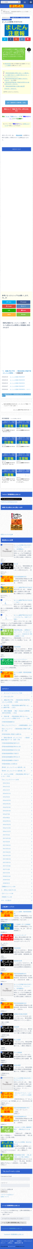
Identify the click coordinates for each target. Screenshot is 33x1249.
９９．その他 (6, 900)
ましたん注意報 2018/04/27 (17, 386)
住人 (12, 80)
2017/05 (6, 848)
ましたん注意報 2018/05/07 (17, 377)
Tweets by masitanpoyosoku (9, 502)
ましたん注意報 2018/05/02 (17, 380)
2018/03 (6, 883)
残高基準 (16, 1027)
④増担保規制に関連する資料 (11, 734)
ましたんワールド (11, 1246)
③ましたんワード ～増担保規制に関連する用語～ (16, 729)
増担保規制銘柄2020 (20, 576)
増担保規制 (8, 63)
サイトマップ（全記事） (7, 1241)
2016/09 (6, 821)
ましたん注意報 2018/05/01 (17, 383)
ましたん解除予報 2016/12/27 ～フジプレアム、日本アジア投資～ (23, 617)
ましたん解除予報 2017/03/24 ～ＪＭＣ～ (23, 601)
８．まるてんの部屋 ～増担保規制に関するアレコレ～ (15, 775)
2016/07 (6, 814)
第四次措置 (17, 1065)
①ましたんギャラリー (10, 779)
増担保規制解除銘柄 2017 (21, 1107)
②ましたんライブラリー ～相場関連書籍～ (16, 725)
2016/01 (6, 793)
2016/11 (6, 828)
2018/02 (6, 879)
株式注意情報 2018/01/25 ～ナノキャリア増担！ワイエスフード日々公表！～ (17, 404)
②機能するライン (8, 886)
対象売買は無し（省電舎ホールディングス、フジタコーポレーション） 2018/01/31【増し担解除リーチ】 (23, 633)
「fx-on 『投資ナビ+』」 (12, 116)
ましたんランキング (20, 935)
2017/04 (6, 845)
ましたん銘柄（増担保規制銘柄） (22, 673)
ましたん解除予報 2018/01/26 (21, 409)
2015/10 (6, 783)
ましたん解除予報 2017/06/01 (23, 587)
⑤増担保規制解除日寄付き (11, 757)
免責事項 (19, 1241)
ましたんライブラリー (20, 659)
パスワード (4, 1183)
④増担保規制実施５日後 (10, 753)
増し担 (16, 564)
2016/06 (6, 810)
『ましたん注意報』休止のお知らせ (22, 1143)
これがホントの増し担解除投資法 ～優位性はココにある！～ (22, 1129)
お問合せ (24, 2)
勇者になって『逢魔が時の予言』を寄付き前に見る (16, 109)
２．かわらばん (7, 696)
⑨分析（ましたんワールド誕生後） (13, 770)
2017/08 (6, 859)
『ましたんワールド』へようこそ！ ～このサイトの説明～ (22, 1095)
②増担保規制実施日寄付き (11, 746)
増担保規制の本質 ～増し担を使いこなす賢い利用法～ (22, 1156)
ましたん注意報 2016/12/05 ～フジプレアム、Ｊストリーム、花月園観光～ (23, 547)
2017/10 (6, 866)
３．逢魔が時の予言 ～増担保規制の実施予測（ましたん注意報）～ (16, 395)
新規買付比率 (18, 961)
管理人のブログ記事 (7, 534)
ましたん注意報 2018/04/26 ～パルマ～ (20, 389)
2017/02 (6, 838)
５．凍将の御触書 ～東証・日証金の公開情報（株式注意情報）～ (15, 712)
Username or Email (6, 1176)
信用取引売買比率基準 (20, 1014)
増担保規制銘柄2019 (20, 1116)
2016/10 (6, 824)
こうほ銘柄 (8, 65)
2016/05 (6, 807)
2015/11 (6, 786)
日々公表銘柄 (18, 1052)
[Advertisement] (16, 220)
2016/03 (6, 800)
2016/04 (6, 804)
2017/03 (6, 841)
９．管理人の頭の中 (8, 890)
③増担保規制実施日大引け (11, 750)
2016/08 (6, 817)
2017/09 (6, 862)
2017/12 (6, 873)
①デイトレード (7, 893)
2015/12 (6, 790)
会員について (5, 1196)
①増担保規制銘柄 (8, 722)
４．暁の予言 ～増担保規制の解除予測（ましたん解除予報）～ (15, 706)
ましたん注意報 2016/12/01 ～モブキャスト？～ (23, 1079)
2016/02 (6, 797)
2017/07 (6, 855)
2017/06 (6, 852)
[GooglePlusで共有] (16, 39)
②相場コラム (7, 897)
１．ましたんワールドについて (11, 693)
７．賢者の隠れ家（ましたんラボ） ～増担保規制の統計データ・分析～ (15, 738)
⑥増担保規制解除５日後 (10, 760)
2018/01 (6, 876)
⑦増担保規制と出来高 (9, 764)
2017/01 (6, 835)
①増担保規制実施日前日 (10, 743)
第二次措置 (17, 1039)
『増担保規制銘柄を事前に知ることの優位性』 (17, 73)
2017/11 (6, 869)
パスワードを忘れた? (7, 1194)
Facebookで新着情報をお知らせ (12, 1228)
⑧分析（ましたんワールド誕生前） (13, 767)
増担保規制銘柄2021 (20, 973)
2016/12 (6, 831)
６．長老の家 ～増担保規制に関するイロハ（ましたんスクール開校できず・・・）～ (15, 717)
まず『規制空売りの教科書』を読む (16, 102)
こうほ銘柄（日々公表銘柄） (22, 924)
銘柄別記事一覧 (19, 1243)
